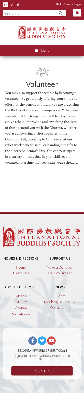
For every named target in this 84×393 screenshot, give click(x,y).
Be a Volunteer (60, 272)
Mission (21, 295)
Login (77, 4)
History (21, 301)
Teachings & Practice (60, 301)
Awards (21, 307)
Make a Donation (60, 267)
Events (60, 295)
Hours (21, 267)
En (5, 5)
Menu (45, 50)
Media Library (60, 307)
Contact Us (21, 313)
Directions (21, 272)
